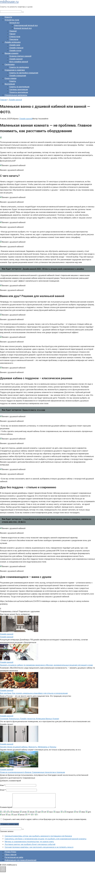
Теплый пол (14, 23)
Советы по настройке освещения (23, 73)
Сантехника (9, 64)
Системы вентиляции (18, 89)
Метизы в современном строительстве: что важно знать (29, 842)
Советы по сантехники (19, 67)
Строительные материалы (16, 95)
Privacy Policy (10, 852)
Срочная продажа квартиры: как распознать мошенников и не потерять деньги (39, 847)
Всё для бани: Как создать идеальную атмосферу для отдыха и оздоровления (34, 693)
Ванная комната (11, 53)
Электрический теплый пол (26, 25)
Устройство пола (12, 20)
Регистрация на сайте (14, 857)
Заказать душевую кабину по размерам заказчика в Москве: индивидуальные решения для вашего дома (46, 665)
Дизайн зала (14, 45)
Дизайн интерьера (13, 42)
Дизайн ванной (15, 59)
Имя (2, 785)
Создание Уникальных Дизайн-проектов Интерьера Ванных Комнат (29, 719)
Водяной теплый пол (23, 28)
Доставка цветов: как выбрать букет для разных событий (30, 844)
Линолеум (13, 39)
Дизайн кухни (15, 50)
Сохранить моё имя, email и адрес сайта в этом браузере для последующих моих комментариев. (45, 819)
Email (3, 790)
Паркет (12, 34)
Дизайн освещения (17, 76)
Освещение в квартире (15, 70)
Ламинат (13, 31)
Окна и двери (10, 78)
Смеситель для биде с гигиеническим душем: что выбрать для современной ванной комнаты (45, 839)
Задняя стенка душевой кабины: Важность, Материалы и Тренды (28, 747)
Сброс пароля (10, 855)
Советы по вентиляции (19, 87)
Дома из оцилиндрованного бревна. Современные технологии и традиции (32, 772)
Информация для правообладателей (20, 860)
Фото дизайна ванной (18, 62)
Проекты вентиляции (18, 92)
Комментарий (6, 807)
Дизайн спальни (16, 48)
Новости (8, 17)
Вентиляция (10, 84)
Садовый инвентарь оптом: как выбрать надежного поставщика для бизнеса (38, 836)
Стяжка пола (14, 37)
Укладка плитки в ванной (20, 56)
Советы (12, 81)
